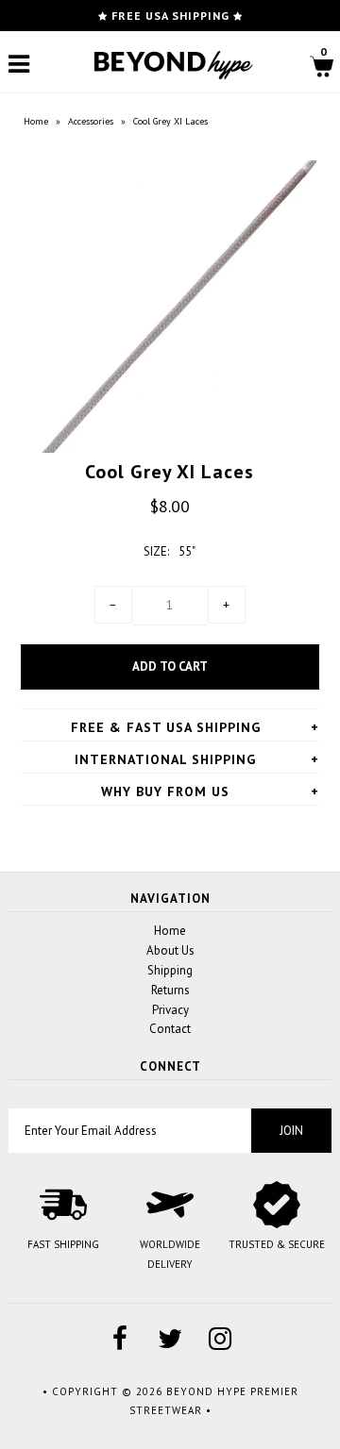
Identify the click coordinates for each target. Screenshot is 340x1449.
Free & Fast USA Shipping (166, 727)
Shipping (170, 970)
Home (36, 121)
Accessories (90, 121)
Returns (170, 990)
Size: (156, 551)
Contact (170, 1029)
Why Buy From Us (165, 791)
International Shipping (165, 759)
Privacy (170, 1010)
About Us (170, 950)
